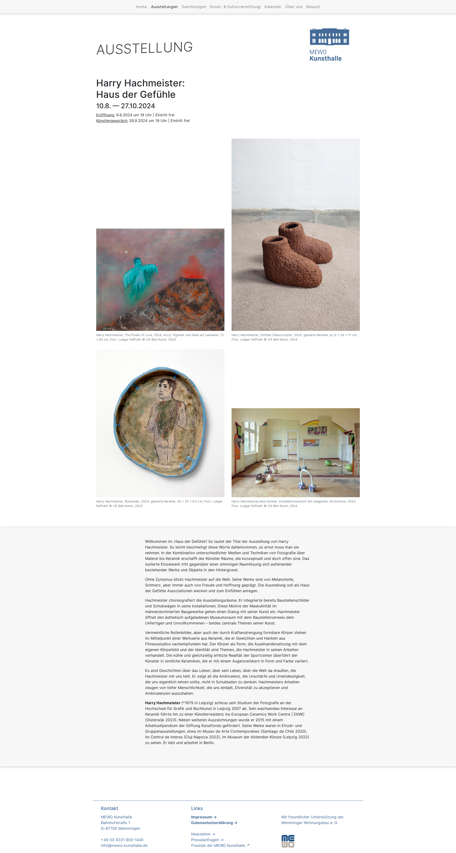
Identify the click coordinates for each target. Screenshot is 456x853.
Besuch (313, 6)
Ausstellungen (165, 6)
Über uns (294, 6)
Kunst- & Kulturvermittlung (235, 6)
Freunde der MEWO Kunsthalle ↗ (220, 845)
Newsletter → (203, 834)
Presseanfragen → (207, 839)
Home (141, 6)
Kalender (273, 6)
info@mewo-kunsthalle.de (124, 845)
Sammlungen (194, 6)
